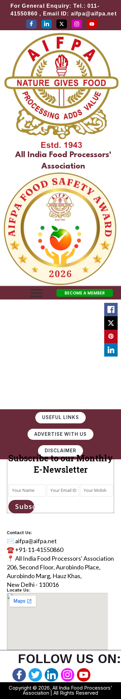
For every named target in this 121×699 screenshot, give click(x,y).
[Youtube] (83, 675)
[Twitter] (61, 24)
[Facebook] (31, 24)
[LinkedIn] (46, 24)
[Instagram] (77, 24)
